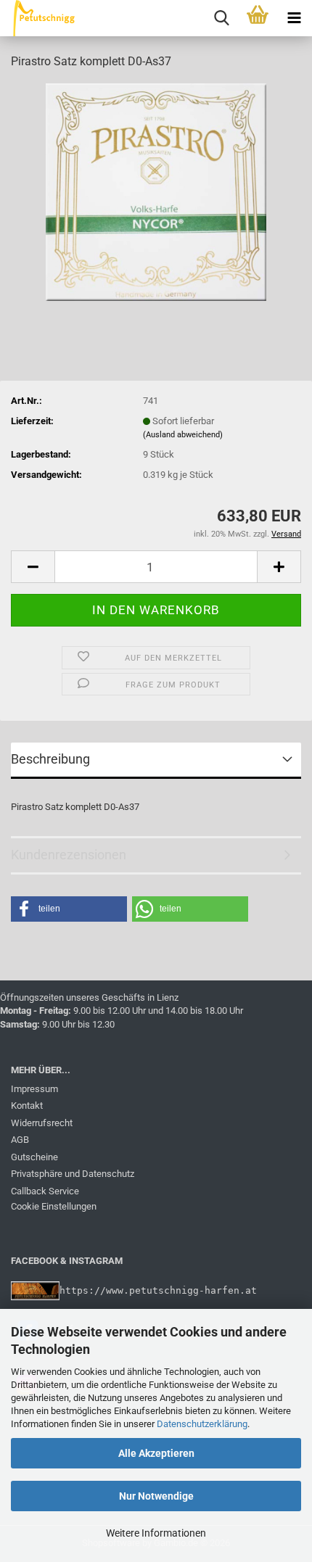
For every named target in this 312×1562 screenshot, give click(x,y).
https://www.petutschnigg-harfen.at (158, 1289)
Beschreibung (50, 758)
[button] (32, 566)
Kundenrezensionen (68, 854)
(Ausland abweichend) (183, 434)
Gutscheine (34, 1157)
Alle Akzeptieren (156, 1453)
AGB (20, 1139)
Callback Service (45, 1191)
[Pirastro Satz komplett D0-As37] (156, 191)
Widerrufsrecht (42, 1122)
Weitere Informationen (156, 1533)
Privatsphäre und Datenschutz (72, 1173)
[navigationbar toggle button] (294, 18)
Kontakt (27, 1105)
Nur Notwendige (156, 1496)
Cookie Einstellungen (54, 1206)
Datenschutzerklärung (202, 1423)
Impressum (34, 1088)
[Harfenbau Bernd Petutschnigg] (39, 18)
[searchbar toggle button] (221, 18)
